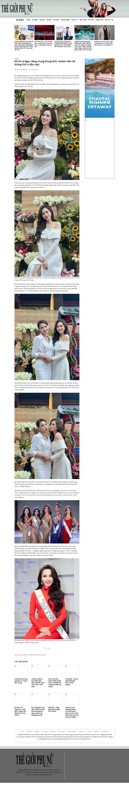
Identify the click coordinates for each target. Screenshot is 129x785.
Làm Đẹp (16, 59)
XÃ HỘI (28, 20)
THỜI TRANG (83, 20)
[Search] (112, 20)
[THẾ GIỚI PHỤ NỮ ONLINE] (17, 9)
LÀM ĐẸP (49, 20)
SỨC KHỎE (56, 20)
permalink (43, 655)
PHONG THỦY (100, 20)
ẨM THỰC (91, 20)
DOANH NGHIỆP (65, 20)
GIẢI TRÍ (107, 20)
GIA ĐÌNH (42, 20)
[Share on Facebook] (45, 648)
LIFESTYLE (74, 20)
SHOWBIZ (35, 20)
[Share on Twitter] (48, 648)
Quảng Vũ (36, 69)
